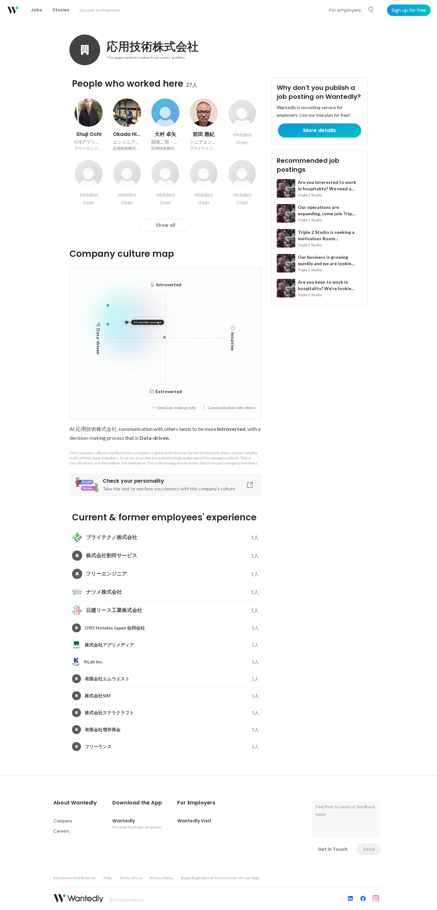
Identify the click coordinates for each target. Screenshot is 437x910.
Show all (165, 225)
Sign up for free (409, 10)
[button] (75, 803)
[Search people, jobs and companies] (371, 10)
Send (369, 849)
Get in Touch (332, 849)
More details (319, 130)
